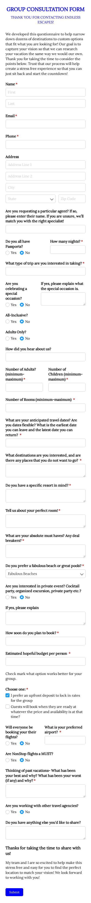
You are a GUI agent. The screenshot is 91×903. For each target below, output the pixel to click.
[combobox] (30, 198)
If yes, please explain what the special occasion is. (62, 286)
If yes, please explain (22, 607)
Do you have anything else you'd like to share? (43, 822)
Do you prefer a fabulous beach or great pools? (45, 565)
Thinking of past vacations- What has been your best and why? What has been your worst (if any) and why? (43, 775)
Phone (19, 136)
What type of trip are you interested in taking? (45, 263)
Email (18, 116)
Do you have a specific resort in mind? (45, 485)
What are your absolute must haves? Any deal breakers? (42, 538)
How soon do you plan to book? (39, 633)
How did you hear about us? (28, 349)
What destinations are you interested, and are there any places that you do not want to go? (45, 457)
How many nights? (67, 241)
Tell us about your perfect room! (40, 510)
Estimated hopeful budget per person (45, 653)
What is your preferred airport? (63, 729)
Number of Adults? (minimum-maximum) (23, 374)
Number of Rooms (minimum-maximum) (45, 399)
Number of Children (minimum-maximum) (65, 374)
